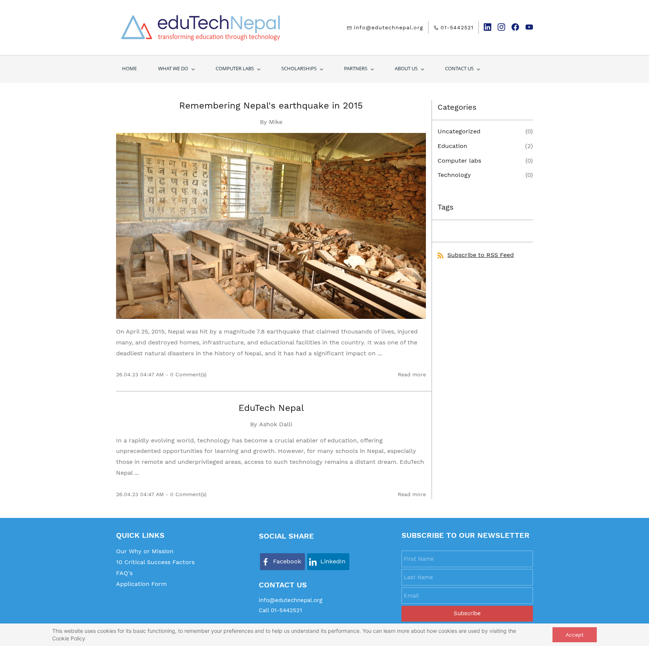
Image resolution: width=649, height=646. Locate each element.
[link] (282, 561)
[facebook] (515, 29)
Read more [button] (412, 374)
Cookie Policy (68, 638)
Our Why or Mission (145, 551)
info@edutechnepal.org (290, 600)
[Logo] (200, 27)
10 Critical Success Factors (155, 562)
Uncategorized (459, 131)
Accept (575, 635)
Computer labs (459, 160)
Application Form (141, 583)
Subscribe (467, 613)
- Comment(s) (186, 374)
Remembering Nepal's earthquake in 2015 (271, 105)
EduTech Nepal (271, 408)
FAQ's (124, 573)
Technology (454, 174)
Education (452, 145)
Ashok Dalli (275, 424)
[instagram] (501, 29)
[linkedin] (487, 29)
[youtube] (529, 29)
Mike (275, 121)
